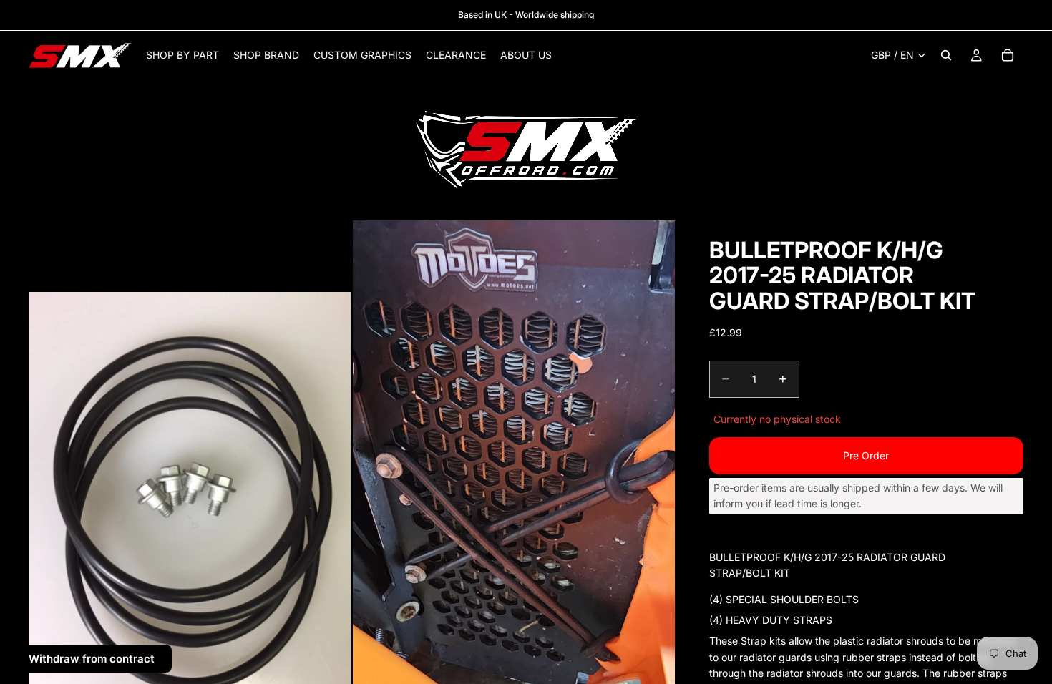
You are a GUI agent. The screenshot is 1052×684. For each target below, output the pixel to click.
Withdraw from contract (92, 658)
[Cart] (1007, 55)
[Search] (946, 55)
